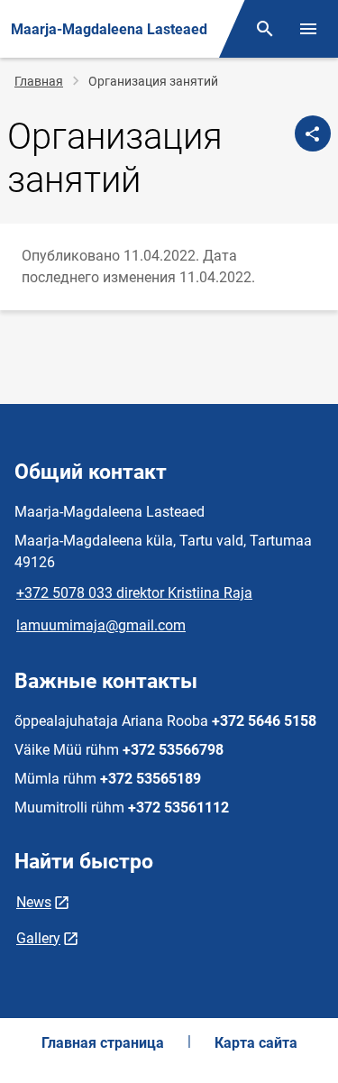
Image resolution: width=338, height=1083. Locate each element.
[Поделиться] (313, 133)
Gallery (38, 938)
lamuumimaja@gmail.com (101, 625)
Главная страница (102, 1042)
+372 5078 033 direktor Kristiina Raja (134, 592)
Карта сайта (256, 1042)
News (33, 902)
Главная (38, 81)
